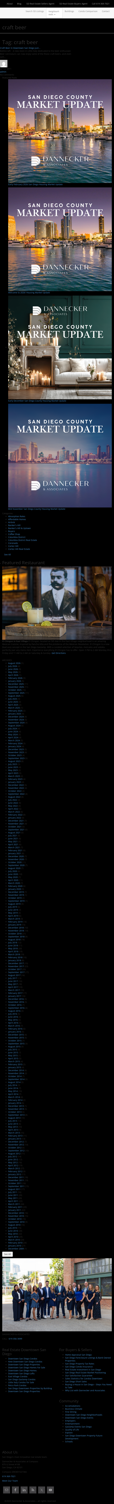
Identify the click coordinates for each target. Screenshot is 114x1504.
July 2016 (12, 1013)
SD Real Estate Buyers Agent (73, 3)
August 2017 (14, 975)
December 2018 (16, 927)
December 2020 (16, 856)
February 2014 (15, 1100)
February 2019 (15, 921)
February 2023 (15, 779)
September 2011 (16, 1186)
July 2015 (12, 1049)
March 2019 (14, 918)
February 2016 (15, 1028)
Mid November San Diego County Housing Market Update (36, 508)
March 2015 (14, 1061)
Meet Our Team (10, 1480)
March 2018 (14, 954)
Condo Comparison (88, 11)
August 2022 (14, 796)
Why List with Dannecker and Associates (85, 1390)
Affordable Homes (17, 519)
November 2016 (16, 1002)
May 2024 (13, 734)
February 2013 (15, 1135)
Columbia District (16, 537)
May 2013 (13, 1126)
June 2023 (13, 767)
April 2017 (13, 987)
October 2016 (15, 1005)
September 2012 (16, 1150)
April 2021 (13, 844)
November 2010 (16, 1216)
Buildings (69, 11)
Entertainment (72, 1423)
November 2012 (16, 1144)
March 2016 (14, 1025)
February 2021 (15, 850)
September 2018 (16, 936)
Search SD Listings (35, 11)
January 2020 (14, 889)
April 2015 (13, 1058)
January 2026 (14, 681)
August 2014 (14, 1082)
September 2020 (16, 865)
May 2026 (13, 672)
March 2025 (14, 707)
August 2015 (14, 1046)
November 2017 (16, 966)
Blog (19, 3)
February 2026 (15, 678)
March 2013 (14, 1132)
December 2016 (16, 999)
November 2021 (16, 823)
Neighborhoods (54, 13)
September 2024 (16, 722)
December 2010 (16, 1213)
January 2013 (14, 1138)
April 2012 (13, 1165)
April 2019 (13, 915)
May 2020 (13, 877)
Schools (69, 1441)
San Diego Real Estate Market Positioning (85, 1372)
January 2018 (14, 960)
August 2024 (14, 725)
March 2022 (14, 811)
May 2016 (13, 1019)
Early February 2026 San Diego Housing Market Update (35, 184)
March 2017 (14, 990)
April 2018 (13, 951)
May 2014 (13, 1091)
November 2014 (16, 1073)
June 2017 (13, 981)
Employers (70, 1420)
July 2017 (12, 978)
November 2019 (16, 895)
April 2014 (13, 1094)
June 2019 (13, 909)
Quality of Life (72, 1429)
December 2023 (16, 749)
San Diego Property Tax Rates (79, 1363)
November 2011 (16, 1180)
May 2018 (13, 948)
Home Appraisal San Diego (78, 1354)
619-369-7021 (9, 1476)
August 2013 (14, 1117)
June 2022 (13, 802)
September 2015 (16, 1043)
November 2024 (16, 719)
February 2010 (15, 1242)
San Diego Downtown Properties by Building (30, 1388)
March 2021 (14, 847)
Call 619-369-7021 (101, 3)
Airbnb (11, 522)
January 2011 (14, 1210)
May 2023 (13, 770)
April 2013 (13, 1129)
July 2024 (12, 728)
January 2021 (14, 853)
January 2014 (14, 1103)
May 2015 (13, 1055)
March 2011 (14, 1204)
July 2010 (12, 1227)
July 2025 (12, 698)
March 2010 (14, 1239)
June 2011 (13, 1195)
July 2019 (12, 906)
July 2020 (12, 871)
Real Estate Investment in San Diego (83, 1369)
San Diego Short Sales (76, 1381)
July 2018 (12, 942)
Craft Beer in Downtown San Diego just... (20, 48)
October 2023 (15, 755)
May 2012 (13, 1162)
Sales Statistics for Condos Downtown (83, 1378)
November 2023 (16, 752)
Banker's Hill (14, 525)
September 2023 (16, 758)
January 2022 (14, 817)
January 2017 (14, 996)
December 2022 (16, 785)
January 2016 (14, 1031)
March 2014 (14, 1097)
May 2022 (13, 805)
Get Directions (59, 653)
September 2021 (16, 829)
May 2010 (13, 1233)
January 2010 (14, 1245)
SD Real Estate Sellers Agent (40, 3)
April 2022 (13, 808)
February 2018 (15, 957)
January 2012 (14, 1174)
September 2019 (16, 900)
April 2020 (13, 880)
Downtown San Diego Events (79, 1417)
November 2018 (16, 930)
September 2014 (16, 1079)
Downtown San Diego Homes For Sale (26, 1367)
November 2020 (16, 859)
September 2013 (16, 1114)
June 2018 (13, 945)
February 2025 (15, 710)
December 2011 (16, 1177)
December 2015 (16, 1034)
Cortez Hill (13, 546)
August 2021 (14, 832)
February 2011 (15, 1207)
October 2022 (15, 791)
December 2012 (16, 1141)
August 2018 (14, 939)
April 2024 (13, 737)
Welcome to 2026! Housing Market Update (29, 292)
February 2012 (15, 1171)
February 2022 (15, 814)
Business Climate (73, 1408)
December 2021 (16, 820)
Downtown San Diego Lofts (21, 1373)
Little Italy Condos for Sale (21, 1382)
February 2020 (15, 886)
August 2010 (14, 1224)
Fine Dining (70, 1411)
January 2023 (14, 782)
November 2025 (16, 687)
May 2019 (13, 912)
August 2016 (14, 1010)
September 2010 (16, 1221)
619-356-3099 (15, 1338)
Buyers (11, 531)
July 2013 (12, 1120)
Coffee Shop (14, 534)
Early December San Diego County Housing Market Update (37, 400)
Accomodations (72, 1405)
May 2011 (13, 1198)
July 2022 (12, 799)
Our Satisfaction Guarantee (78, 1375)
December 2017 (16, 963)
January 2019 (14, 924)
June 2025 (13, 701)
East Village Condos (17, 1376)
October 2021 (15, 826)
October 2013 (15, 1112)
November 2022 (16, 788)
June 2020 (13, 874)
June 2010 (13, 1230)
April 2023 (13, 773)
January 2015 (14, 1067)
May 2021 (13, 841)
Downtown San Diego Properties (24, 1364)
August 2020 (14, 868)
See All (7, 554)
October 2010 (15, 1218)
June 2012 (13, 1159)
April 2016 (13, 1022)
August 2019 (14, 903)
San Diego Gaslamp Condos (21, 1379)
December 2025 (16, 684)
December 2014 (16, 1070)
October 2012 (15, 1147)
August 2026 (14, 663)
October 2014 (15, 1076)
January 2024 (14, 746)
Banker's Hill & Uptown (19, 528)
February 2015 (15, 1064)
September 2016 (16, 1007)
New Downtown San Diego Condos (25, 1361)
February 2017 (15, 993)
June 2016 (13, 1016)
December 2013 (16, 1106)
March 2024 (14, 740)
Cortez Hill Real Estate (19, 549)
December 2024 (16, 716)
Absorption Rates (16, 516)
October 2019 (15, 898)
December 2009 (16, 1248)
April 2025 (13, 704)
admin (3, 71)
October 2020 (15, 862)
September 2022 (16, 793)
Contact (106, 11)
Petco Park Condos (17, 1385)
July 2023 (12, 764)
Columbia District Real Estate (22, 540)
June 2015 (13, 1052)
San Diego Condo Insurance (79, 1366)
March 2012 (14, 1168)
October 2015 (15, 1040)
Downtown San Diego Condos (22, 1358)
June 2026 (13, 669)
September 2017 (16, 972)
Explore (69, 1432)
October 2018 (15, 933)
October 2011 (15, 1183)
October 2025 (15, 689)
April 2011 (13, 1201)
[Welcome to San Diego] (4, 11)
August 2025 (14, 695)
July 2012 (12, 1156)
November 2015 (16, 1037)
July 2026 (12, 666)
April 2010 (13, 1236)
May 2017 (13, 984)
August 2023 (14, 761)
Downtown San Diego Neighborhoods (83, 1414)
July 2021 (12, 835)
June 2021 (13, 838)
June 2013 (13, 1123)
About (10, 3)
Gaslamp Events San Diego (78, 1426)
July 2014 (12, 1085)
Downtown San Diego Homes (22, 1370)
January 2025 (14, 713)
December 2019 (16, 892)
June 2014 (13, 1088)
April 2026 (13, 675)
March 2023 (14, 776)
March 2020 (14, 883)
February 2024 (15, 743)
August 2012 (14, 1153)
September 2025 (16, 692)
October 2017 (15, 969)
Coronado (13, 543)
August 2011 (14, 1189)
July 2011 (12, 1192)
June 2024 (13, 731)
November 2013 (16, 1109)
